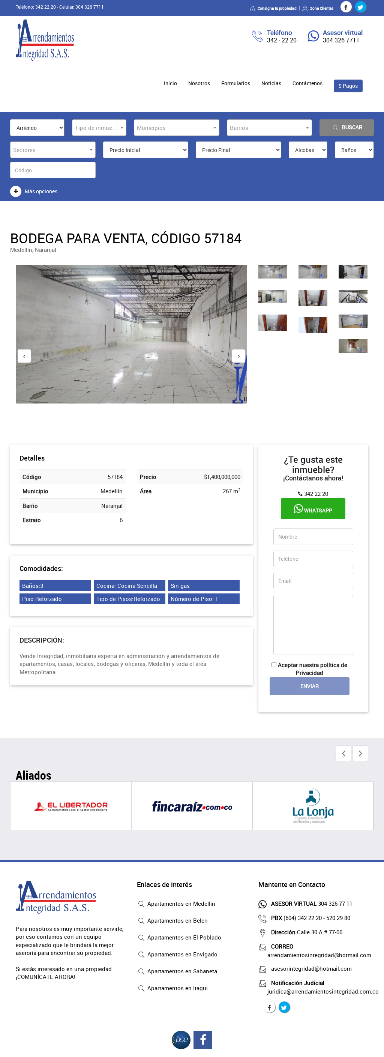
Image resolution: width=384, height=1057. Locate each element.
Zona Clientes (321, 8)
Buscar (352, 127)
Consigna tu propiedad (277, 8)
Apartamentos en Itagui (177, 988)
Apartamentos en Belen (177, 920)
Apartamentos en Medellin (180, 903)
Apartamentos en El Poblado (183, 937)
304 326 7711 (341, 40)
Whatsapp (317, 510)
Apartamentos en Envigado (182, 954)
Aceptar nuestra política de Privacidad (312, 668)
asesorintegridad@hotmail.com (311, 968)
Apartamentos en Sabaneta (181, 971)
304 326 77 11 (311, 903)
